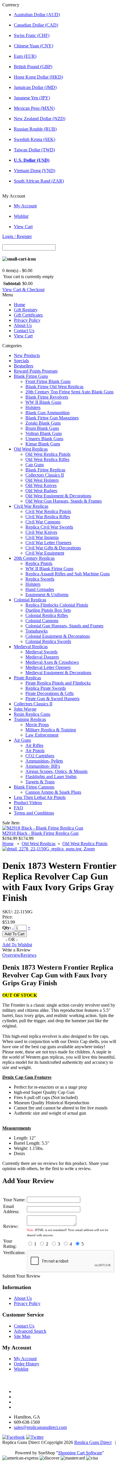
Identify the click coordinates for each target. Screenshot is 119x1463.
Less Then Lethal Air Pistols (40, 797)
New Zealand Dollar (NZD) (39, 118)
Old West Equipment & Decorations (58, 495)
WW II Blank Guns (43, 402)
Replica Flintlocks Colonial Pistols (56, 605)
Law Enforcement (41, 735)
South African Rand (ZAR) (39, 181)
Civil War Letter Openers (48, 542)
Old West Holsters (42, 480)
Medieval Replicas (31, 646)
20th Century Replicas (34, 558)
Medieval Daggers (42, 657)
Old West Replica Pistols (47, 454)
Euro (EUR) (25, 56)
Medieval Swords (41, 651)
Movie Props (37, 724)
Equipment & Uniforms (46, 594)
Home (19, 304)
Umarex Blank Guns (44, 438)
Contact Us (24, 330)
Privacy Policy (27, 320)
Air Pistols (34, 750)
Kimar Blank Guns (42, 443)
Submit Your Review (21, 1276)
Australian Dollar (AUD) (37, 14)
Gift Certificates (28, 315)
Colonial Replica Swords (48, 641)
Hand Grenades (39, 589)
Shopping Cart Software (80, 1452)
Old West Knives (41, 485)
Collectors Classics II (44, 475)
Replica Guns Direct (92, 1442)
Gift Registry (26, 309)
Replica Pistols (38, 563)
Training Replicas (30, 719)
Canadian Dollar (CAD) (36, 25)
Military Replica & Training (50, 729)
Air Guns (22, 740)
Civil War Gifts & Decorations (53, 547)
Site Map (22, 1336)
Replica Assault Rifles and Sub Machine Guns (67, 573)
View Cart (23, 226)
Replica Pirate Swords (45, 688)
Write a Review (16, 949)
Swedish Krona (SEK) (34, 139)
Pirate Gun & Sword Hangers (52, 698)
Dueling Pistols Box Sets (48, 610)
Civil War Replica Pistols (48, 511)
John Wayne (25, 709)
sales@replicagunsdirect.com (40, 1427)
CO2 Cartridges (39, 755)
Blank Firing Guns (31, 376)
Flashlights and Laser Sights (51, 776)
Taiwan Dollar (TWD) (34, 149)
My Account (25, 205)
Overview (11, 955)
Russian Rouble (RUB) (35, 129)
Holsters (32, 407)
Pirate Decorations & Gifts (49, 693)
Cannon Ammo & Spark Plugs (53, 792)
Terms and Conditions (34, 812)
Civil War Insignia (42, 537)
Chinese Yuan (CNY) (33, 45)
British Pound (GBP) (33, 66)
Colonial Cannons (41, 620)
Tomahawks (36, 631)
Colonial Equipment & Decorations (57, 636)
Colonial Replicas (30, 599)
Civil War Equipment (44, 553)
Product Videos (28, 802)
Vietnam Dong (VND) (34, 170)
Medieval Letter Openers (48, 667)
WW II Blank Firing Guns (49, 568)
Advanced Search (30, 1331)
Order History (26, 1363)
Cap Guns (34, 464)
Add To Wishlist (17, 944)
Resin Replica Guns (32, 714)
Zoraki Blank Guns (43, 423)
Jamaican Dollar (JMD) (35, 87)
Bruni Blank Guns (42, 428)
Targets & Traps (40, 781)
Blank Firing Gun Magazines (52, 417)
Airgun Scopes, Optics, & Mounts (56, 771)
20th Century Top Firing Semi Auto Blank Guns (69, 391)
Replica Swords (39, 579)
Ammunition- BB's (42, 766)
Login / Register (17, 236)
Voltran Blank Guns (43, 433)
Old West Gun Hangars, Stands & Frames (63, 501)
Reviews (28, 955)
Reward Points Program (35, 371)
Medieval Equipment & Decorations (58, 672)
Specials (21, 360)
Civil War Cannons (42, 521)
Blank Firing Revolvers (46, 397)
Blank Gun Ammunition (47, 412)
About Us (23, 325)
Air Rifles (34, 745)
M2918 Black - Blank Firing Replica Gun (40, 833)
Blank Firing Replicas (45, 469)
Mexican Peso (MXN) (34, 108)
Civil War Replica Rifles (47, 516)
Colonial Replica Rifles (46, 615)
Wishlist (21, 216)
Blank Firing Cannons (34, 787)
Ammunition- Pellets (44, 761)
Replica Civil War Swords (49, 527)
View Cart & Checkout (23, 289)
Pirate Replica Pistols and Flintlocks (58, 683)
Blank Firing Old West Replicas (54, 386)
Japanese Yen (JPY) (32, 97)
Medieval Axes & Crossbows (52, 662)
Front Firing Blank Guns (47, 381)
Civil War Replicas (31, 506)
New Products (27, 355)
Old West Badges (41, 490)
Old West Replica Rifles (47, 459)
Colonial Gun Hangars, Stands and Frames (64, 625)
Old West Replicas (31, 449)
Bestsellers (23, 365)
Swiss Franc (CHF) (31, 35)
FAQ (18, 807)
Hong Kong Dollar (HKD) (38, 77)
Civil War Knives (41, 532)
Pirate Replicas (27, 677)
